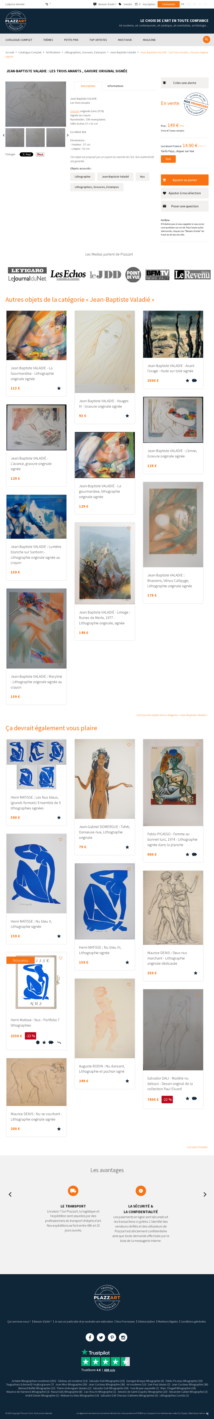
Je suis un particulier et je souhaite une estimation (84, 1321)
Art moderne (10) (136, 1384)
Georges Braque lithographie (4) (145, 1381)
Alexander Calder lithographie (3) (188, 1392)
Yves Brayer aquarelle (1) (144, 1388)
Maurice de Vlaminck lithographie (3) (28, 1392)
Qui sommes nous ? (19, 1321)
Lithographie (82, 176)
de (194, 4)
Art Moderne (53, 52)
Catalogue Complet (29, 52)
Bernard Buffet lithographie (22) (36, 1388)
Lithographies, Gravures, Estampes (85, 52)
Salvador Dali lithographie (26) (107, 1381)
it (200, 4)
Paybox (184, 1413)
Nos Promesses (125, 1321)
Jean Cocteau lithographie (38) (107, 1384)
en (188, 4)
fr (182, 4)
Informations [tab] (116, 86)
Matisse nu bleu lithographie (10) (80, 1395)
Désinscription (146, 1321)
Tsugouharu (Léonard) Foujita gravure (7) (30, 1384)
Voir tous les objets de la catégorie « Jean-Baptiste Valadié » (172, 715)
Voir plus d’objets (197, 1147)
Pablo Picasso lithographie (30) (184, 1381)
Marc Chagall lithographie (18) (178, 1388)
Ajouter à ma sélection (185, 193)
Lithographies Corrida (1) (174, 1395)
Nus (142, 176)
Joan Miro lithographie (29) (71, 1384)
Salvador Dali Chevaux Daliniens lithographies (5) (129, 1395)
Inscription (149, 4)
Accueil (9, 52)
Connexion (168, 4)
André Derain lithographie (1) (42, 1395)
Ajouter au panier (185, 180)
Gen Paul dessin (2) (159, 1384)
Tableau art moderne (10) (73, 1381)
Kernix (202, 1413)
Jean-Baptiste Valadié (123, 52)
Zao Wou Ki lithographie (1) (100, 1392)
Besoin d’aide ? (43, 1321)
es (205, 4)
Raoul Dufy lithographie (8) (66, 1392)
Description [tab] (88, 86)
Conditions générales (193, 1321)
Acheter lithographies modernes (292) (34, 1381)
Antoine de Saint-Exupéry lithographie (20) (142, 1392)
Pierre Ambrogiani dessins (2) (74, 1388)
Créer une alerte (184, 83)
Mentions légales (168, 1321)
